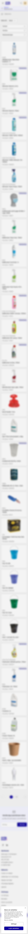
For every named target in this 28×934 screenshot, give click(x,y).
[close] (25, 908)
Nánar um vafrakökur (8, 920)
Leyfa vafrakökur (13, 928)
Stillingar (14, 924)
